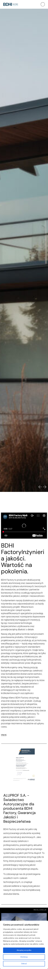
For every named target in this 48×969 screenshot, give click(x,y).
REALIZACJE (40, 910)
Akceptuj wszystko (24, 950)
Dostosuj (24, 957)
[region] (24, 945)
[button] (12, 487)
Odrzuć (24, 963)
